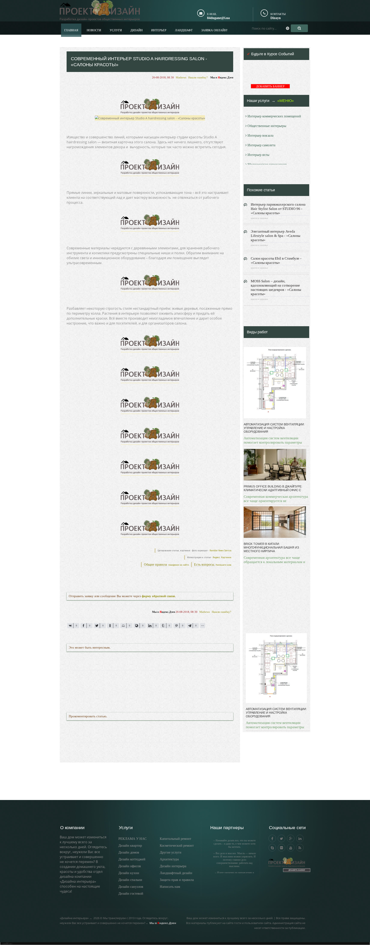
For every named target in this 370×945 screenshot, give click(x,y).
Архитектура (169, 859)
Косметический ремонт (177, 845)
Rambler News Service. (221, 550)
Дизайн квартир (130, 845)
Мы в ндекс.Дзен (221, 77)
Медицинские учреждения (267, 164)
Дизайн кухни (128, 873)
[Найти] (299, 28)
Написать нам (170, 886)
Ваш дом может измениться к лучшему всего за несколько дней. (229, 918)
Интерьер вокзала (260, 135)
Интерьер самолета (261, 145)
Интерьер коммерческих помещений (274, 116)
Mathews (181, 77)
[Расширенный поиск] (290, 28)
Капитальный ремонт (175, 838)
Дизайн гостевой (130, 893)
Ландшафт (184, 30)
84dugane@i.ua (218, 18)
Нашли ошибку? (198, 77)
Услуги (116, 30)
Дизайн (136, 30)
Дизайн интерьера (173, 866)
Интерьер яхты (258, 155)
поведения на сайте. (178, 565)
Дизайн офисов (129, 866)
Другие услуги (170, 852)
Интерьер (158, 30)
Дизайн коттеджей (131, 859)
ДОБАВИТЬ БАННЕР (270, 86)
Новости (94, 30)
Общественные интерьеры (267, 126)
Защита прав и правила (177, 880)
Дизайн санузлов (130, 886)
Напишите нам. (224, 565)
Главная (71, 30)
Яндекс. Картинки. (222, 557)
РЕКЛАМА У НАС (132, 838)
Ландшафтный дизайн (176, 873)
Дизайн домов (128, 852)
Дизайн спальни (130, 880)
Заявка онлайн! (214, 30)
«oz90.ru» (7, 943)
